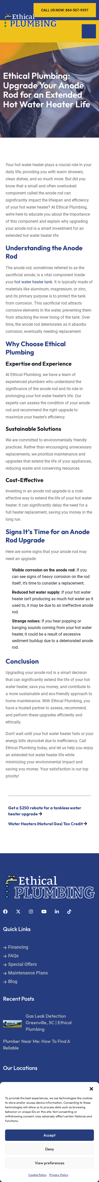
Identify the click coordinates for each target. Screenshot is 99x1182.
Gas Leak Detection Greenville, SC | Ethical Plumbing (49, 1022)
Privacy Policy (58, 1175)
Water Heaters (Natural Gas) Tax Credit (45, 823)
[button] (91, 1088)
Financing (18, 947)
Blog (12, 981)
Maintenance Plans (28, 972)
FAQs (13, 955)
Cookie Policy (37, 1175)
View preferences (49, 1163)
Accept (49, 1135)
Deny (49, 1149)
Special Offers (22, 964)
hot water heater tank (33, 282)
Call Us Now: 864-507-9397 (64, 10)
